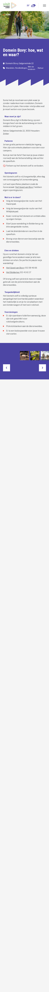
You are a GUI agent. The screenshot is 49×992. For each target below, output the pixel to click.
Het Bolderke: (13, 272)
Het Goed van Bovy (24, 187)
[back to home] (10, 5)
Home (8, 15)
